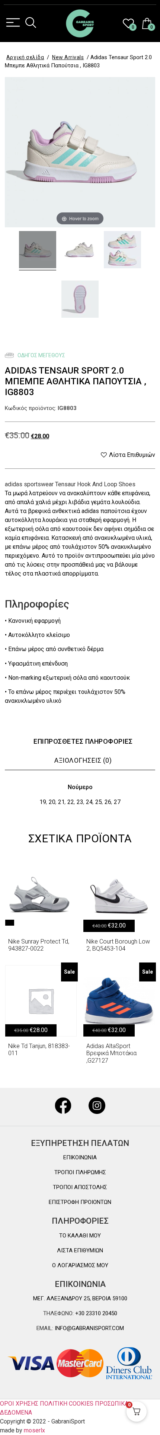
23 (80, 801)
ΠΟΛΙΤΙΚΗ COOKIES (66, 1403)
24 (89, 801)
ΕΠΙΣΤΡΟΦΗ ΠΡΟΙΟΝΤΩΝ (80, 1202)
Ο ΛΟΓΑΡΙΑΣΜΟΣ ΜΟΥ (80, 1265)
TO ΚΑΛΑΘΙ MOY (80, 1235)
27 (117, 801)
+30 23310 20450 (95, 1313)
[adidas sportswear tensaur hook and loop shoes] (37, 250)
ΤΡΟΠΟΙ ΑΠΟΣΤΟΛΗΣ (80, 1187)
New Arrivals (68, 57)
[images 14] (80, 300)
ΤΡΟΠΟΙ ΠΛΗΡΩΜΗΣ (80, 1172)
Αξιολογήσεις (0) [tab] (83, 760)
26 (108, 801)
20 (52, 801)
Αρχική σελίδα (25, 57)
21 (61, 801)
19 (42, 801)
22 (70, 801)
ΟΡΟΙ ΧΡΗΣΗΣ (19, 1403)
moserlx (34, 1430)
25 (98, 801)
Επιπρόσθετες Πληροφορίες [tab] (82, 741)
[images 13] (122, 250)
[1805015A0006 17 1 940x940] (80, 250)
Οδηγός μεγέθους (40, 355)
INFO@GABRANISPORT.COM (88, 1328)
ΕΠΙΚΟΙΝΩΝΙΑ (80, 1157)
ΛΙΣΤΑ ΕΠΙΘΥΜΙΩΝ (80, 1250)
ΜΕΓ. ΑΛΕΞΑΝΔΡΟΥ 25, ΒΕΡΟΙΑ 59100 (80, 1298)
